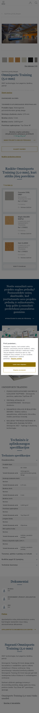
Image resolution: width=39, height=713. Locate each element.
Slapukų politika (16, 358)
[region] (19, 356)
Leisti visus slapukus (19, 364)
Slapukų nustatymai (19, 370)
